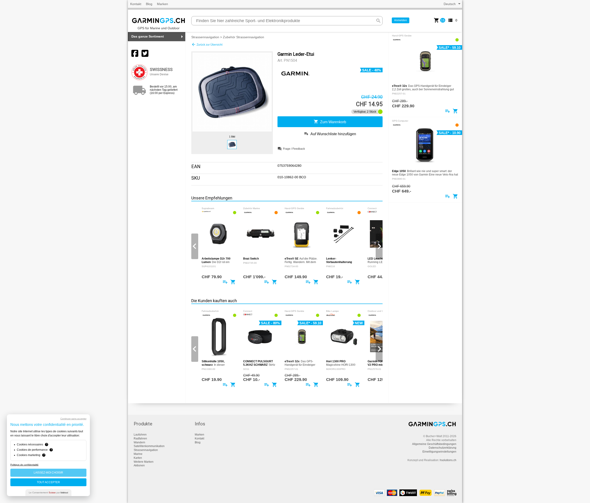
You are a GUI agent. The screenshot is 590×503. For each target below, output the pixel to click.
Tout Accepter (48, 482)
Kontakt (135, 4)
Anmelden (400, 20)
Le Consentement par (48, 492)
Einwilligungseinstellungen (439, 451)
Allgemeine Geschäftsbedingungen (434, 444)
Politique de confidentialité (24, 464)
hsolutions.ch (448, 460)
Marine (138, 454)
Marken (162, 4)
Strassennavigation (205, 37)
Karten (138, 457)
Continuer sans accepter (73, 418)
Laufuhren (140, 434)
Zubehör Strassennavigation (243, 37)
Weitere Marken (143, 461)
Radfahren (140, 438)
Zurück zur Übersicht (206, 44)
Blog (149, 4)
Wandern (139, 442)
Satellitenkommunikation (149, 446)
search (378, 20)
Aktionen (139, 465)
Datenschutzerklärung (442, 447)
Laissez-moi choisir (48, 472)
